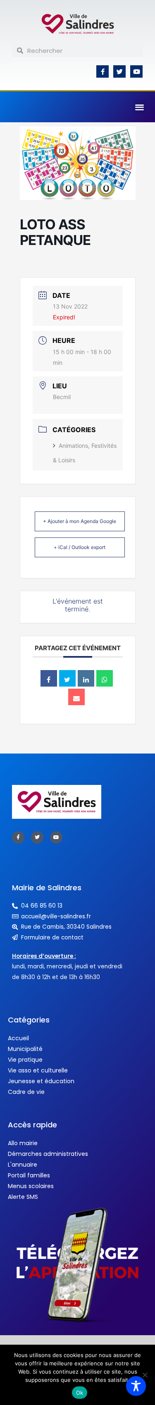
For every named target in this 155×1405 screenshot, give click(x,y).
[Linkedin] (86, 678)
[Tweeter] (67, 678)
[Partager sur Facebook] (49, 678)
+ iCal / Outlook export (79, 547)
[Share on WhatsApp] (104, 678)
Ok (79, 1392)
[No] (145, 1375)
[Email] (76, 697)
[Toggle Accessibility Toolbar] (136, 1386)
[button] (140, 107)
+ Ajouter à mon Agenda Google (79, 521)
